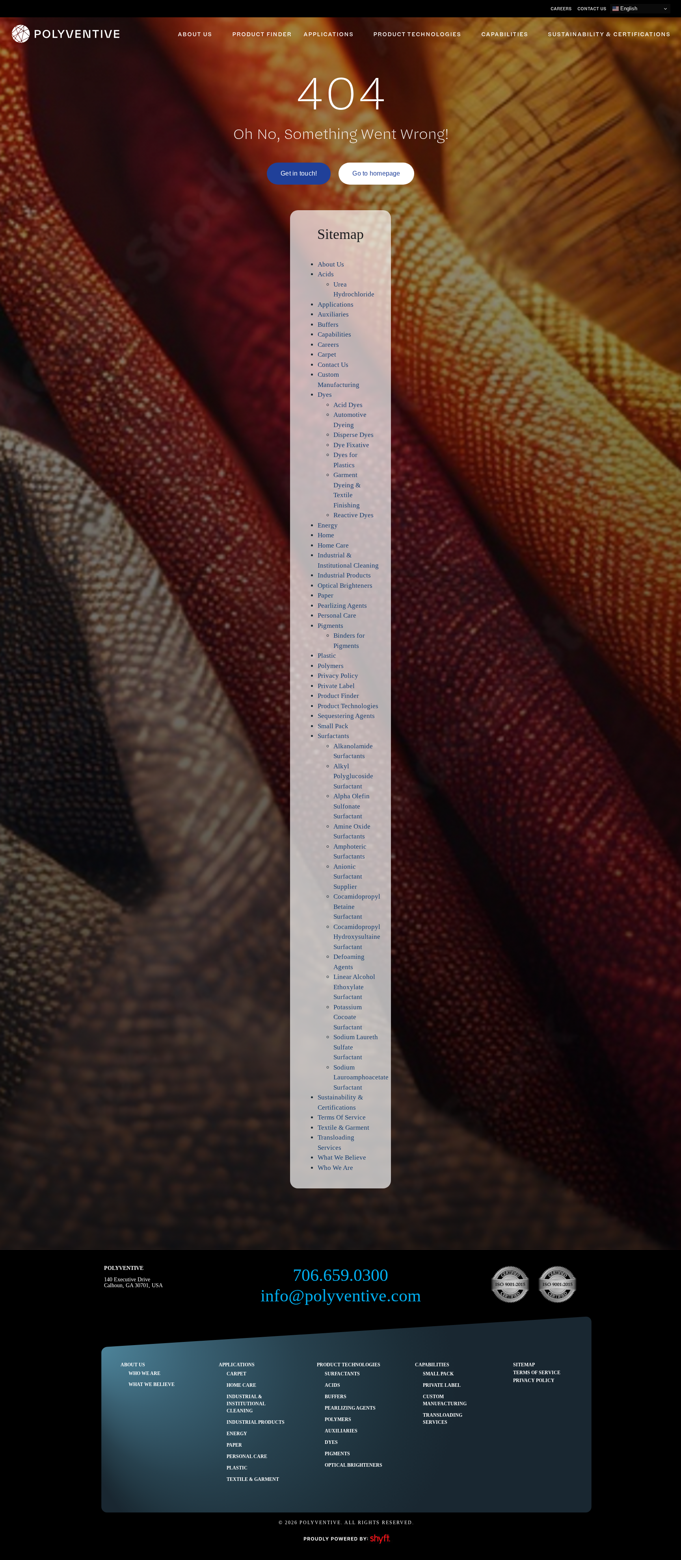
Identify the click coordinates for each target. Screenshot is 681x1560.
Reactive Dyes (353, 515)
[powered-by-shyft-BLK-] (346, 1534)
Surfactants (333, 736)
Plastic (327, 655)
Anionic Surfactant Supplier (347, 876)
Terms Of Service (342, 1117)
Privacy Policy (338, 675)
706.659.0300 (340, 1275)
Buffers (328, 324)
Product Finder (338, 696)
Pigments (330, 625)
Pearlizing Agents (342, 605)
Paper (325, 595)
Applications (336, 304)
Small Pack (333, 726)
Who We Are (335, 1167)
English (628, 8)
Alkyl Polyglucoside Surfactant (353, 776)
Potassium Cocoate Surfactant (347, 1017)
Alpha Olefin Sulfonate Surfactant (351, 806)
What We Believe (342, 1157)
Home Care (333, 545)
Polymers (331, 666)
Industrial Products (344, 575)
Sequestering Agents (346, 716)
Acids (326, 274)
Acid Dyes (348, 405)
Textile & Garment (343, 1127)
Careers (328, 344)
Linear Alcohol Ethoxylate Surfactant (354, 987)
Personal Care (337, 615)
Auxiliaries (333, 314)
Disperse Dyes (353, 435)
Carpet (327, 354)
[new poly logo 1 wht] (67, 27)
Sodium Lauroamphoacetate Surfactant (361, 1077)
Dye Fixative (351, 445)
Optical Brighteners (345, 585)
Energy (328, 525)
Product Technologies (348, 706)
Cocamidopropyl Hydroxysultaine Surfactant (356, 937)
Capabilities (334, 334)
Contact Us (333, 364)
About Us (331, 264)
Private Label (336, 686)
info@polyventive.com (340, 1295)
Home (326, 535)
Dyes (325, 394)
